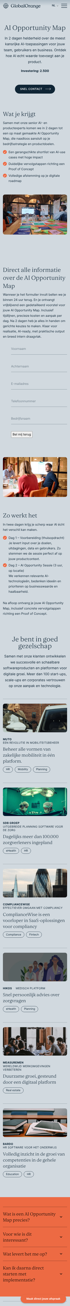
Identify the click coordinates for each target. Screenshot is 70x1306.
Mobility (23, 769)
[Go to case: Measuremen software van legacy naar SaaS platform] (35, 1056)
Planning (41, 769)
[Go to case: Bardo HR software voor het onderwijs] (35, 1138)
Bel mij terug (22, 434)
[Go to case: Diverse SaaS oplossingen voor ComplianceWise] (35, 899)
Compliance (13, 934)
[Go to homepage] (21, 6)
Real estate (13, 1090)
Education (12, 1174)
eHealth (11, 850)
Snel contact (31, 89)
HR (8, 769)
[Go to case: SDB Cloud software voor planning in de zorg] (35, 817)
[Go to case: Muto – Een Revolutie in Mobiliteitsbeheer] (35, 734)
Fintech (34, 934)
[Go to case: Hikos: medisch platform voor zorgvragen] (35, 978)
